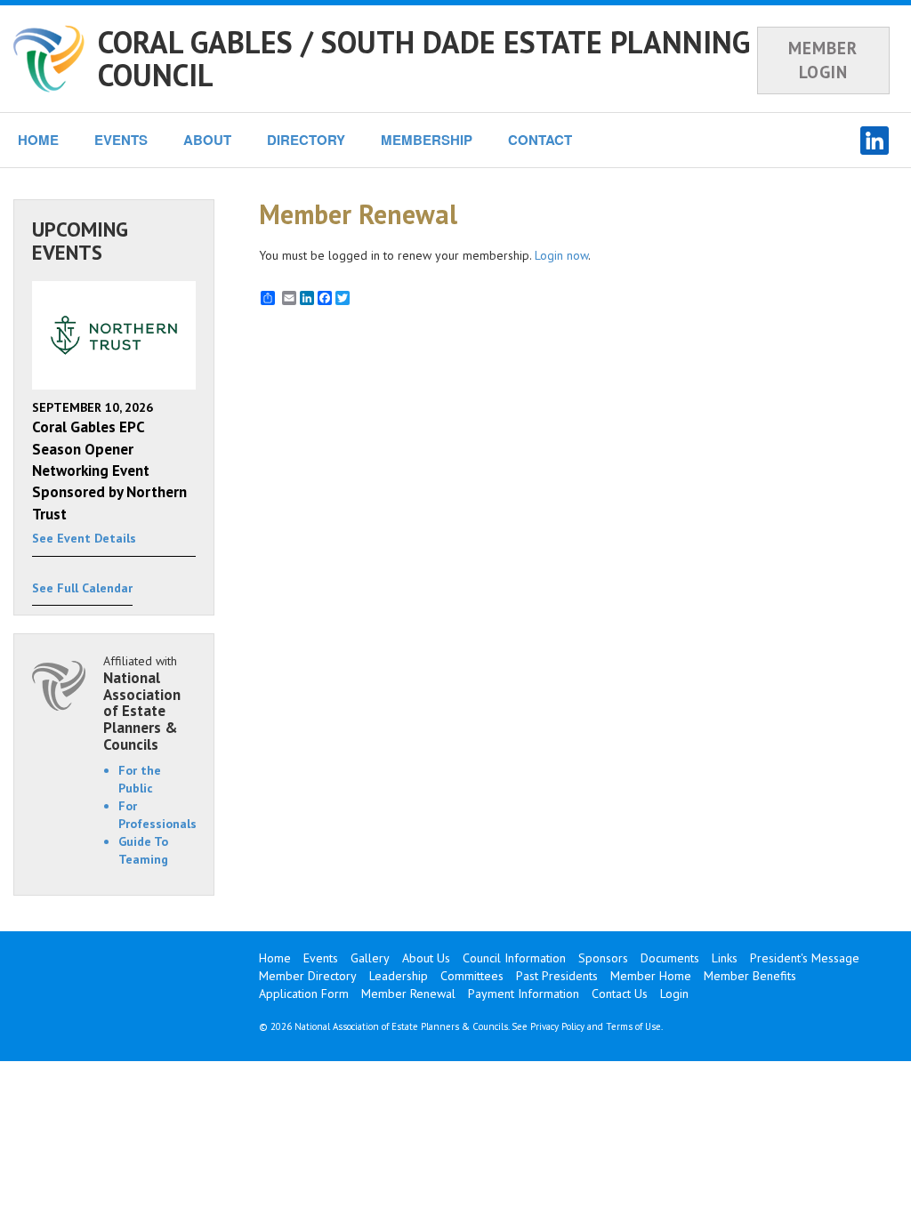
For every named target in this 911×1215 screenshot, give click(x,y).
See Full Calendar (82, 588)
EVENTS (121, 139)
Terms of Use (633, 1026)
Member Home (650, 976)
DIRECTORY (306, 139)
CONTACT (540, 139)
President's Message (804, 958)
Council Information (514, 958)
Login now (561, 255)
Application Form (304, 994)
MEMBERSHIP (426, 139)
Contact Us (620, 994)
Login (674, 994)
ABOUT (207, 139)
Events (320, 958)
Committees (472, 976)
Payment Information (523, 994)
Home (275, 958)
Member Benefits (750, 976)
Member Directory (308, 976)
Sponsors (603, 958)
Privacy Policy (557, 1026)
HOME (38, 139)
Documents (670, 958)
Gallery (370, 958)
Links (725, 958)
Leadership (398, 976)
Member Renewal (408, 994)
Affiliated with (142, 702)
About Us (426, 958)
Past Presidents (557, 976)
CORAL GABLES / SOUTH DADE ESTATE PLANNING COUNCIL (424, 58)
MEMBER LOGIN (823, 60)
